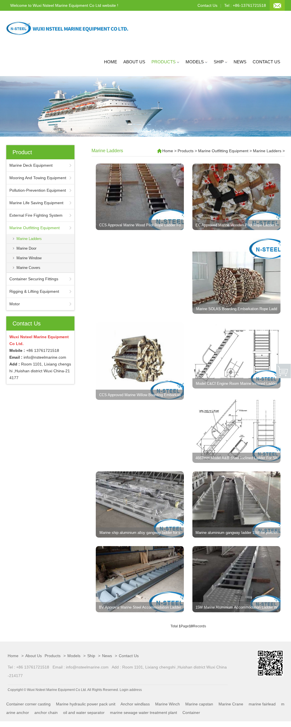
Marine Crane (231, 704)
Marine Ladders (29, 239)
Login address (131, 690)
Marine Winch (167, 704)
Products (164, 61)
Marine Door (26, 248)
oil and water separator (84, 712)
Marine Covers (28, 268)
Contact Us (207, 5)
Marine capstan (199, 704)
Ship (219, 61)
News (240, 61)
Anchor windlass (135, 704)
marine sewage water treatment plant (143, 712)
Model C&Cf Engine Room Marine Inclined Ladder (236, 383)
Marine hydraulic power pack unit (85, 704)
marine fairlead (262, 704)
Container (191, 712)
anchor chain (46, 712)
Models (195, 61)
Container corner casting (28, 704)
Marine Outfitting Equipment (223, 151)
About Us (134, 61)
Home (110, 61)
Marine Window (28, 258)
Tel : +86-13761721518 (245, 5)
